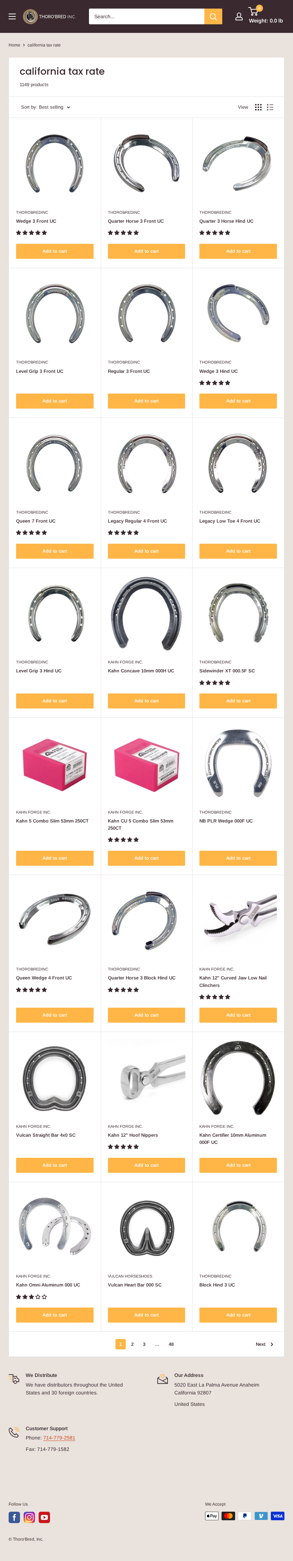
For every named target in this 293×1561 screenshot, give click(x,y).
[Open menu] (12, 16)
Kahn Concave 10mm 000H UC (141, 670)
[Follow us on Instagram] (29, 1517)
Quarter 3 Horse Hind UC (226, 221)
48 (171, 1344)
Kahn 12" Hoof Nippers (133, 1135)
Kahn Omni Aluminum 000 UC (48, 1285)
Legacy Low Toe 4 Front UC (229, 521)
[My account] (239, 16)
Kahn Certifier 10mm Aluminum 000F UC (232, 1138)
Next (260, 1344)
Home (14, 45)
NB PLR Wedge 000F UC (226, 821)
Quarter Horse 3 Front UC (136, 221)
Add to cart (55, 251)
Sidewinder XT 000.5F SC (227, 670)
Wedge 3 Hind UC (218, 371)
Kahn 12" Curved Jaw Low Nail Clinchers (233, 981)
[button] (32, 233)
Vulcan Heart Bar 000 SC (135, 1285)
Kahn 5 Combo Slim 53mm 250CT (52, 821)
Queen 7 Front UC (35, 521)
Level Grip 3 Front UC (39, 371)
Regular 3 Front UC (129, 371)
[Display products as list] (270, 107)
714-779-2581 (59, 1438)
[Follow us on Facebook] (14, 1517)
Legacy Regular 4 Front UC (137, 521)
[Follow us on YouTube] (44, 1517)
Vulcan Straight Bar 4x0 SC (45, 1135)
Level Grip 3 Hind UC (38, 670)
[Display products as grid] (258, 107)
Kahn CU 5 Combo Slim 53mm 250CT (140, 824)
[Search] (213, 16)
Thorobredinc (32, 212)
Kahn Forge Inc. (125, 662)
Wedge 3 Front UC (36, 221)
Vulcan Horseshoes (130, 1276)
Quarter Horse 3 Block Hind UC (141, 977)
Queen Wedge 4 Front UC (44, 977)
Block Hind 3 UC (217, 1285)
